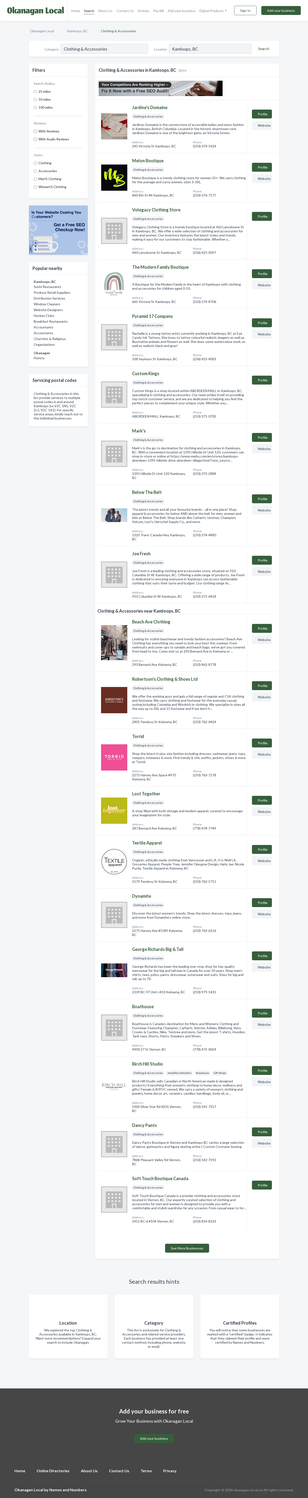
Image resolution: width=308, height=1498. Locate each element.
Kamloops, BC (77, 31)
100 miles (45, 107)
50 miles (44, 99)
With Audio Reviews (53, 139)
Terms (146, 1470)
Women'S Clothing (52, 187)
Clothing (44, 163)
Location (160, 49)
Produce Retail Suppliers (52, 292)
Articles (143, 11)
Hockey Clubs (44, 316)
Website (264, 125)
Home (75, 11)
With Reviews (48, 131)
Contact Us (125, 11)
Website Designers (48, 310)
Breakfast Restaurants (51, 321)
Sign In (245, 10)
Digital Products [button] (211, 11)
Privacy (170, 1470)
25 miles (44, 91)
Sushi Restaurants (47, 287)
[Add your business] (154, 1432)
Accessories (47, 171)
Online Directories (53, 1470)
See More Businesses (187, 1248)
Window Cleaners (47, 304)
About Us (105, 11)
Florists (39, 358)
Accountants (43, 327)
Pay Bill (158, 11)
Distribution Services (49, 298)
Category (52, 49)
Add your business (182, 11)
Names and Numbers (68, 1489)
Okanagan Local (42, 31)
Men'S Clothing (49, 179)
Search (89, 11)
